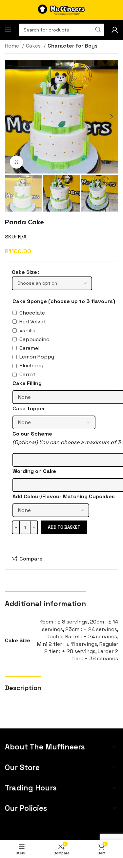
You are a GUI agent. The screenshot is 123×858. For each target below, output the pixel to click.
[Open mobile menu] (8, 29)
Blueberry (31, 365)
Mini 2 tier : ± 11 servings (67, 644)
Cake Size (24, 272)
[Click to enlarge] (16, 162)
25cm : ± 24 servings (91, 629)
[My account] (114, 29)
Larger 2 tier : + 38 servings (95, 655)
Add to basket (64, 527)
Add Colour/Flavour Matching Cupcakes (63, 496)
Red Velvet (32, 321)
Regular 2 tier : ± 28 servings (81, 648)
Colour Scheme (32, 433)
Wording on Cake (34, 471)
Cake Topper (28, 408)
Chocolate (32, 312)
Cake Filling (27, 383)
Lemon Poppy (36, 356)
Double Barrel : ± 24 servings (81, 636)
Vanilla (27, 330)
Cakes (34, 45)
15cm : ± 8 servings (64, 621)
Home (12, 45)
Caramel (29, 348)
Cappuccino (34, 339)
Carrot (27, 374)
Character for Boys (73, 45)
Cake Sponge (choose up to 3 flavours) (63, 301)
